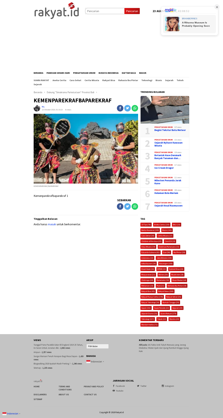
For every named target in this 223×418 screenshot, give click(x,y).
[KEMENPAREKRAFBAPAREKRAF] (86, 149)
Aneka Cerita (161, 224)
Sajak (146, 308)
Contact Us (90, 394)
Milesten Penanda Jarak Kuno (167, 182)
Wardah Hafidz (149, 324)
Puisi (160, 285)
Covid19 (170, 241)
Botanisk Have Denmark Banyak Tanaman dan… (167, 157)
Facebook (120, 386)
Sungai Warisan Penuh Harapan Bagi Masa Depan (55, 356)
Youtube (119, 390)
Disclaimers (40, 394)
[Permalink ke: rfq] (37, 108)
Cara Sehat (147, 235)
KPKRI (161, 269)
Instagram (169, 386)
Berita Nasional (150, 230)
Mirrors (163, 274)
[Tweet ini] (127, 108)
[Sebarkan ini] (120, 108)
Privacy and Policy (94, 386)
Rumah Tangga (171, 302)
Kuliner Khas (176, 269)
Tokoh (161, 319)
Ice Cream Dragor (164, 167)
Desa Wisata (148, 247)
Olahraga (147, 280)
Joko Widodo (164, 258)
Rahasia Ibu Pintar (177, 285)
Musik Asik (177, 274)
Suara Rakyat (168, 313)
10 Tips (146, 224)
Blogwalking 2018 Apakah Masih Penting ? (52, 363)
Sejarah (177, 308)
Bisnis (167, 230)
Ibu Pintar (179, 252)
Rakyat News (166, 291)
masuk (52, 224)
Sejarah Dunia (149, 313)
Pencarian (132, 11)
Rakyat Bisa (148, 291)
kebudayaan (148, 263)
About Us (64, 394)
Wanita (174, 319)
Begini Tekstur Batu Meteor (170, 130)
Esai (166, 252)
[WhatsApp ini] (135, 108)
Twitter (143, 386)
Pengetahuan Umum (163, 127)
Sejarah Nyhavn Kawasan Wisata (168, 144)
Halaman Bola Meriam (166, 193)
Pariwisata (163, 280)
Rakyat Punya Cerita (152, 297)
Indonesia (147, 258)
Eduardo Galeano (150, 252)
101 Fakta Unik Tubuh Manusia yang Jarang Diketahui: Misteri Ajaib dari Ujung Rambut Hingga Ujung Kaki (164, 348)
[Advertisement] (111, 44)
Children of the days (151, 241)
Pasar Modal (179, 280)
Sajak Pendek (161, 308)
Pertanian (147, 285)
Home (37, 386)
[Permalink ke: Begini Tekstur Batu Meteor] (164, 110)
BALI (176, 224)
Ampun (37, 352)
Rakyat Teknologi (150, 302)
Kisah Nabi (147, 269)
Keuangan (166, 263)
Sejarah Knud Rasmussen (168, 205)
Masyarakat (148, 274)
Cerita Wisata (165, 235)
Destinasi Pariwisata (169, 247)
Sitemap (37, 368)
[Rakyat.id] (57, 11)
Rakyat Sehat (173, 297)
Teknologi (147, 319)
